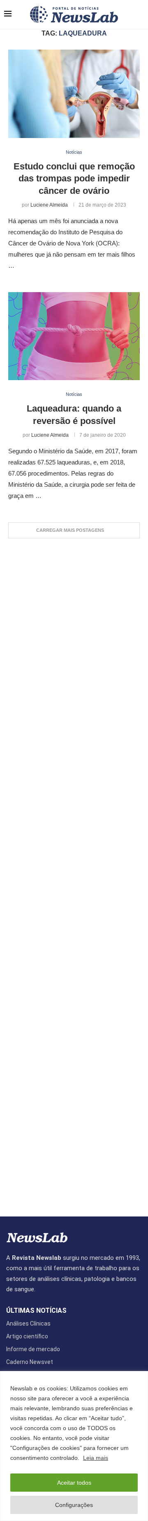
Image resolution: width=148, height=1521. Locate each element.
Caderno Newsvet (29, 1362)
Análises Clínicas (28, 1323)
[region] (74, 1446)
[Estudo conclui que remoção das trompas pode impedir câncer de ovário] (74, 94)
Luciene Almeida (49, 205)
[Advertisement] (74, 873)
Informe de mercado (33, 1349)
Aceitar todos (74, 1482)
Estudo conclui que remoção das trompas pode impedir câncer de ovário (74, 178)
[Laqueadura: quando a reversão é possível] (74, 336)
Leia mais (95, 1457)
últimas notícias (36, 1310)
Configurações (74, 1505)
